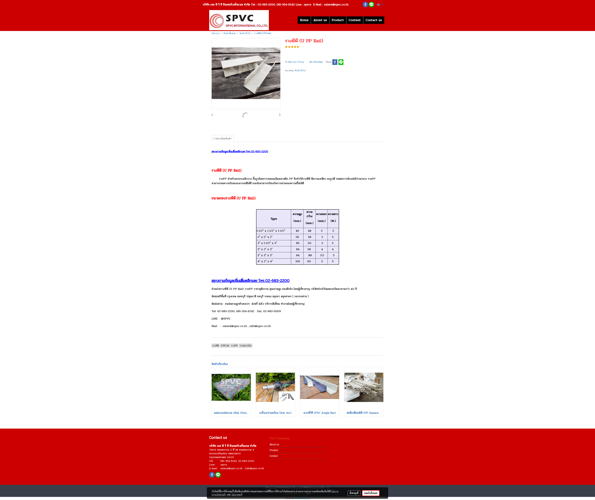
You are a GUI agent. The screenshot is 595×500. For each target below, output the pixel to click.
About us (320, 20)
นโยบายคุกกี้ (236, 494)
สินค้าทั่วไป (300, 70)
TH (381, 4)
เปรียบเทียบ (317, 62)
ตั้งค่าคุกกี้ (354, 493)
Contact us (374, 20)
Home (304, 20)
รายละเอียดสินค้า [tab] (222, 138)
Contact (274, 455)
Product (338, 20)
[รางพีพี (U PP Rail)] (246, 73)
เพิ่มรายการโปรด (295, 62)
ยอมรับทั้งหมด (370, 493)
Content (355, 20)
